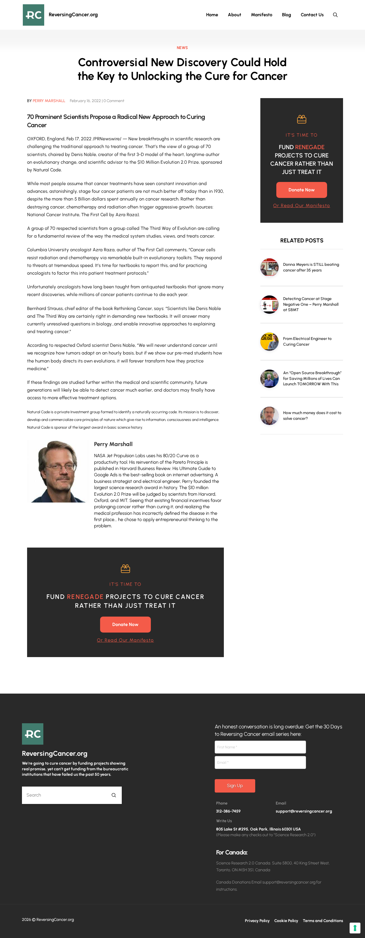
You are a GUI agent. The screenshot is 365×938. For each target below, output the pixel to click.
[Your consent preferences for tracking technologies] (355, 928)
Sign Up (235, 785)
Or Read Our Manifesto (125, 640)
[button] (335, 15)
